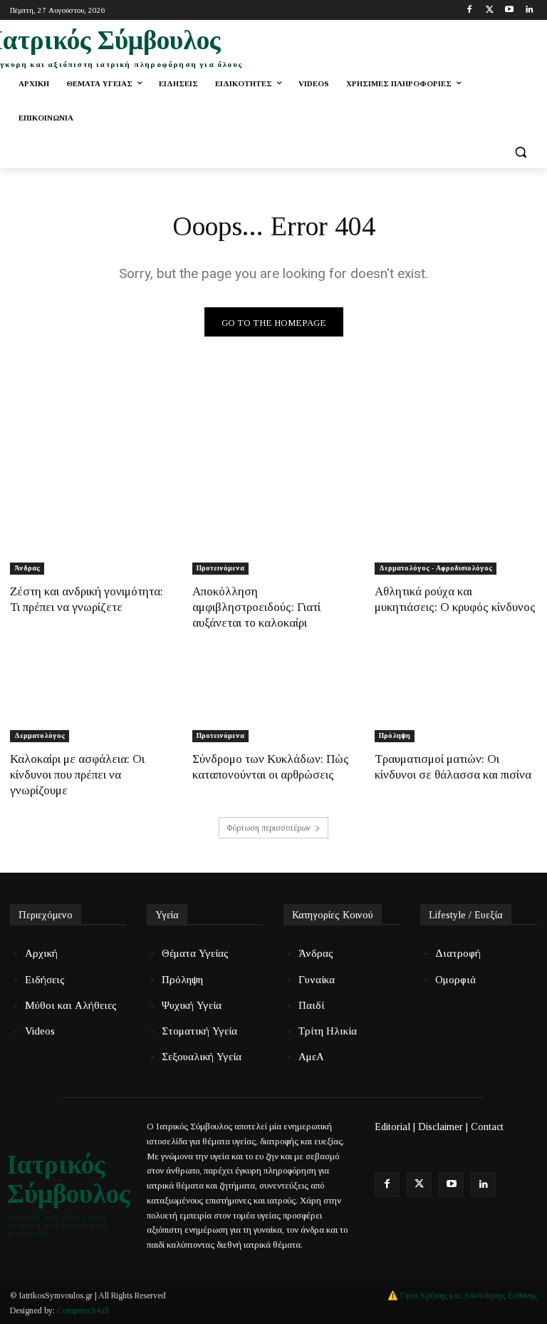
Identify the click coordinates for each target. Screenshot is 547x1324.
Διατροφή (458, 953)
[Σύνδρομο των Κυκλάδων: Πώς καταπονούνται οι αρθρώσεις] (273, 701)
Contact (487, 1127)
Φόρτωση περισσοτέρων (268, 828)
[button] (520, 152)
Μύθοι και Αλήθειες (71, 1005)
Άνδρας (27, 568)
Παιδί (311, 1005)
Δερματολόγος (39, 735)
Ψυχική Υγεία (192, 1005)
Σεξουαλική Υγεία (201, 1056)
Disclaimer (440, 1127)
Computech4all (83, 1310)
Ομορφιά (455, 979)
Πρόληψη (394, 735)
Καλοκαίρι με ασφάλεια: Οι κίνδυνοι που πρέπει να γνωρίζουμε (77, 774)
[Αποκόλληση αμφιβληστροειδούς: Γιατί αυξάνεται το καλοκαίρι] (273, 534)
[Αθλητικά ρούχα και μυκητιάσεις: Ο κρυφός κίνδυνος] (456, 534)
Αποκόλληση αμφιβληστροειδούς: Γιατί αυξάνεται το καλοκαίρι (256, 607)
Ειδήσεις (45, 979)
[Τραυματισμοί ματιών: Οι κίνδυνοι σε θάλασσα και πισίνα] (456, 701)
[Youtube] (509, 10)
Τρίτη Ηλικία (327, 1031)
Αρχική (41, 953)
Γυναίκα (316, 979)
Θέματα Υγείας (195, 953)
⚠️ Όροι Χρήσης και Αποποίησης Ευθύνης (462, 1295)
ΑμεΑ (311, 1056)
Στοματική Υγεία (199, 1031)
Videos (40, 1031)
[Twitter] (489, 10)
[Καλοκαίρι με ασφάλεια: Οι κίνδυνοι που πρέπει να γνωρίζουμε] (91, 701)
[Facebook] (470, 10)
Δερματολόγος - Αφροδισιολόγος (435, 568)
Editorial (392, 1127)
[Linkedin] (529, 10)
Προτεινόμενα (220, 568)
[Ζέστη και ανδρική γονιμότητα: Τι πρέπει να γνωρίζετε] (91, 534)
